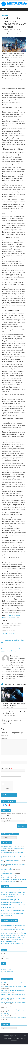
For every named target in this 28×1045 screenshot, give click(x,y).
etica (15, 31)
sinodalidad (4, 913)
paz (18, 908)
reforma (10, 910)
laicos (11, 902)
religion (15, 910)
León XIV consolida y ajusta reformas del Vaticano (13, 982)
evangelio (4, 899)
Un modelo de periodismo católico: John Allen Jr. (12, 1010)
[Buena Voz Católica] (3, 9)
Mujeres (8, 904)
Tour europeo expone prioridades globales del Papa (13, 1017)
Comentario (4, 738)
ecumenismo (9, 896)
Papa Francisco (8, 907)
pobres (21, 908)
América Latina (13, 890)
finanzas (18, 31)
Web (2, 775)
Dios (7, 894)
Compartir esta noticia (9, 633)
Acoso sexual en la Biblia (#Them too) (12, 641)
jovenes (7, 902)
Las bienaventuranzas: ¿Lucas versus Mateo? (12, 852)
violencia (10, 915)
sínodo (16, 913)
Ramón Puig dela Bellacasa (7, 943)
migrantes (3, 904)
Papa (24, 904)
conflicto (19, 892)
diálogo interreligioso (18, 894)
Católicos (6, 892)
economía (11, 31)
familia (9, 899)
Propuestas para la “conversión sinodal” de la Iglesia (11, 650)
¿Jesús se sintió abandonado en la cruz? (10, 860)
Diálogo (11, 894)
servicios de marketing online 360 (9, 935)
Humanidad (4, 33)
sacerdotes (21, 910)
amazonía (8, 890)
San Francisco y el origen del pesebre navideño (12, 864)
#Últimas (5, 15)
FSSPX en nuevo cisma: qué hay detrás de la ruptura (13, 986)
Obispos (20, 904)
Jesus (3, 902)
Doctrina (25, 894)
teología (21, 913)
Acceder (3, 967)
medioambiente (17, 902)
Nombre (3, 760)
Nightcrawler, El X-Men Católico (9, 846)
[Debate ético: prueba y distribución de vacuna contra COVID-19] (12, 688)
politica (4, 910)
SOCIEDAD (4, 35)
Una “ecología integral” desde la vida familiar (12, 1006)
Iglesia (16, 899)
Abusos (3, 890)
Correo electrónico (6, 768)
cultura (3, 895)
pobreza (20, 33)
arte (17, 890)
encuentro (20, 896)
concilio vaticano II (13, 892)
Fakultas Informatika (6, 924)
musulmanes (13, 904)
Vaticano (4, 915)
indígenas (21, 899)
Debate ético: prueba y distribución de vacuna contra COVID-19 (13, 704)
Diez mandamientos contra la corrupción (11, 721)
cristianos (24, 892)
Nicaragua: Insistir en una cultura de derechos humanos (13, 712)
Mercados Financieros (12, 33)
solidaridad (9, 35)
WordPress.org (4, 974)
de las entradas (6, 969)
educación (15, 896)
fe (12, 900)
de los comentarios (7, 971)
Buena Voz (16, 29)
